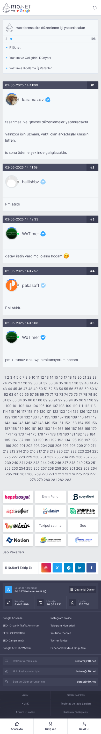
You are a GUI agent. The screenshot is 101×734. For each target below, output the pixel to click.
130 (14, 417)
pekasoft (30, 285)
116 (17, 411)
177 (46, 434)
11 (37, 377)
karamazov (33, 99)
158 (14, 428)
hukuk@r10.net (86, 671)
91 (55, 400)
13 (47, 377)
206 (58, 446)
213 (12, 451)
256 (36, 468)
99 (96, 400)
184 (92, 434)
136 (54, 417)
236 (79, 457)
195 (74, 440)
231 (43, 457)
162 (40, 428)
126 (82, 411)
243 (36, 463)
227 (15, 457)
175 (34, 434)
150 (54, 423)
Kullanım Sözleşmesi (75, 712)
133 (34, 417)
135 (47, 417)
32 (45, 383)
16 (61, 377)
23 (94, 377)
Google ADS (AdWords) (17, 647)
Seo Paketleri (13, 552)
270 (45, 474)
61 (96, 389)
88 (40, 400)
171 (8, 434)
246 (58, 463)
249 (79, 463)
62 (6, 394)
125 (75, 411)
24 (5, 383)
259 (58, 468)
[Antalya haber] (50, 540)
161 (34, 428)
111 (80, 406)
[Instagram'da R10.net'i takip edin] (46, 567)
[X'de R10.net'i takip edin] (57, 567)
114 (5, 411)
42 (96, 383)
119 (36, 411)
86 (30, 400)
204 (44, 446)
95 (76, 400)
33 (50, 383)
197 (87, 440)
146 (27, 423)
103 (28, 406)
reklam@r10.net (85, 660)
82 (9, 400)
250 (87, 463)
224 (88, 451)
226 (7, 457)
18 (70, 377)
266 (16, 474)
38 (76, 383)
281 (54, 480)
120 (42, 411)
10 (33, 377)
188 (27, 440)
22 (89, 377)
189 (34, 440)
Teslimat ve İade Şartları (76, 703)
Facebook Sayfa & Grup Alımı (68, 647)
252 (7, 468)
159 (21, 428)
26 (15, 383)
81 (4, 400)
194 (67, 440)
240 (15, 463)
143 (7, 423)
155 (87, 423)
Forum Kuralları (25, 712)
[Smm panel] (83, 511)
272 (58, 474)
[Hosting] (50, 511)
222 (73, 451)
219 (52, 451)
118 (29, 411)
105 (42, 406)
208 (72, 446)
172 (14, 434)
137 (60, 417)
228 (22, 457)
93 (65, 400)
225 (95, 451)
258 (51, 468)
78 (85, 394)
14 (51, 377)
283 (68, 480)
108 (61, 406)
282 (61, 480)
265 (9, 474)
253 (15, 468)
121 (49, 411)
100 (8, 406)
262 (79, 468)
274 (72, 474)
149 (47, 423)
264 (94, 468)
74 (66, 394)
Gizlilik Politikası (76, 695)
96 (81, 400)
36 (66, 383)
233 (57, 457)
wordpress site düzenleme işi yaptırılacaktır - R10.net (17, 8)
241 (22, 463)
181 (72, 434)
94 (71, 400)
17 (65, 377)
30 (35, 383)
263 (86, 468)
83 (14, 400)
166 (67, 428)
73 (61, 394)
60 (92, 389)
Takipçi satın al (50, 525)
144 (14, 423)
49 (35, 389)
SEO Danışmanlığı (13, 640)
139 (74, 417)
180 (66, 434)
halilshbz (30, 181)
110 (74, 406)
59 (86, 389)
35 (61, 383)
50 (41, 389)
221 (66, 451)
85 (25, 400)
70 (47, 394)
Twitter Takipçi (59, 640)
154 (80, 423)
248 (72, 463)
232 (50, 457)
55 (66, 389)
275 (79, 474)
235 (72, 457)
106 (48, 406)
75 (71, 394)
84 (20, 400)
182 (79, 434)
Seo (83, 525)
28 (25, 383)
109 (68, 406)
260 (65, 468)
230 (36, 457)
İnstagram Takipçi (61, 618)
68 (37, 394)
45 (15, 389)
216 (32, 451)
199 (8, 446)
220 (59, 451)
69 (42, 394)
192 (53, 440)
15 (56, 377)
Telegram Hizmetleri (63, 625)
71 (51, 394)
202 (29, 446)
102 (21, 406)
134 (41, 417)
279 (40, 480)
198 (94, 440)
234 (65, 457)
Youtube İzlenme (61, 632)
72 (56, 394)
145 (21, 423)
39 (81, 383)
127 (89, 411)
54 (61, 389)
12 (42, 377)
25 (10, 383)
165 (60, 428)
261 (72, 468)
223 (81, 451)
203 (36, 446)
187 (20, 440)
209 (80, 446)
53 (56, 389)
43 (5, 389)
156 (94, 423)
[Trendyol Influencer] (18, 525)
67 (32, 394)
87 (35, 400)
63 (11, 394)
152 (67, 423)
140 (81, 417)
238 (93, 457)
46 (20, 389)
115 (11, 411)
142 (94, 417)
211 (93, 446)
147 (34, 423)
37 (71, 383)
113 (93, 406)
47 (25, 389)
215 (26, 451)
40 (86, 383)
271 (51, 474)
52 (50, 389)
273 (65, 474)
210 (87, 446)
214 (19, 451)
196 (80, 440)
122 (55, 411)
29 (30, 383)
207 (65, 446)
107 (55, 406)
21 (84, 377)
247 (65, 463)
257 (44, 468)
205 (51, 446)
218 (46, 451)
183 (86, 434)
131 (20, 417)
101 (15, 406)
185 (7, 440)
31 (40, 383)
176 (40, 434)
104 (35, 406)
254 (22, 468)
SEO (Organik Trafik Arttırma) (21, 625)
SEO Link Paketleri (14, 632)
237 (86, 457)
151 (60, 423)
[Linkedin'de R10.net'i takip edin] (80, 567)
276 (86, 474)
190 (41, 440)
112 (86, 406)
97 (86, 400)
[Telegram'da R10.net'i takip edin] (68, 567)
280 (47, 480)
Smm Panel (50, 496)
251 (94, 463)
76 (76, 394)
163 (47, 428)
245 (51, 463)
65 (21, 394)
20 (79, 377)
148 (41, 423)
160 (27, 428)
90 (50, 400)
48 (30, 389)
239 (8, 463)
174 (27, 434)
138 (67, 417)
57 (76, 389)
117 (23, 411)
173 (21, 434)
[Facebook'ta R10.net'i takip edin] (91, 567)
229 (29, 457)
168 (80, 428)
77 (80, 394)
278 (33, 480)
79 (90, 394)
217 (39, 451)
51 (45, 389)
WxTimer (30, 233)
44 (10, 389)
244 (43, 463)
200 (15, 446)
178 (53, 434)
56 (71, 389)
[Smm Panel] (18, 497)
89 (45, 400)
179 (59, 434)
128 (95, 411)
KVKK (25, 703)
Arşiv (25, 695)
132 (27, 417)
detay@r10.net (86, 681)
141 (87, 417)
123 (62, 411)
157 (7, 428)
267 (23, 474)
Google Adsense (13, 618)
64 (16, 394)
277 (93, 474)
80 (95, 394)
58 (81, 389)
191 (47, 440)
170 (94, 428)
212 (6, 451)
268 (30, 474)
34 (56, 383)
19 (74, 377)
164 (54, 428)
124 (69, 411)
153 (74, 423)
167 (74, 428)
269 (37, 474)
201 (22, 446)
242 (29, 463)
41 (91, 383)
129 (7, 417)
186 (14, 440)
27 (20, 383)
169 (87, 428)
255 (29, 468)
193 (60, 440)
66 (27, 394)
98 (91, 400)
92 (60, 400)
